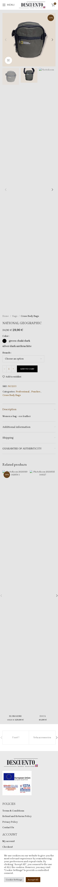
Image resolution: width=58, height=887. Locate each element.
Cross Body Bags (30, 316)
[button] (5, 39)
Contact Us (8, 827)
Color (5, 336)
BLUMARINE (15, 716)
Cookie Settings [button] (14, 879)
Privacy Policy (10, 822)
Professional (22, 391)
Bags (14, 316)
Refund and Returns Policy (17, 816)
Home (5, 316)
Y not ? (15, 737)
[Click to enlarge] (8, 60)
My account (8, 841)
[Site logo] (32, 4)
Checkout (7, 847)
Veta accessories (42, 737)
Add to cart (27, 369)
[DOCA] (43, 591)
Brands (6, 352)
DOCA (43, 716)
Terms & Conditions (13, 810)
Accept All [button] (33, 879)
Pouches (35, 391)
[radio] (4, 341)
